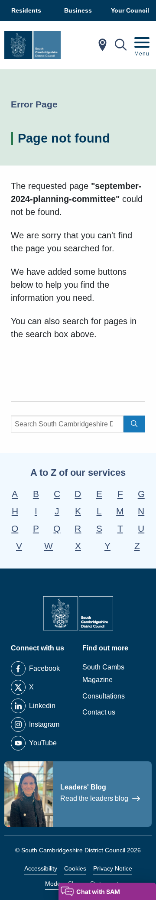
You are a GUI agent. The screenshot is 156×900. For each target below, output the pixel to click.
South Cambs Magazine (103, 673)
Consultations (103, 696)
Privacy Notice (112, 868)
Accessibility (40, 868)
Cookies (75, 868)
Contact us (98, 712)
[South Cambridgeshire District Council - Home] (32, 45)
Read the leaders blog (95, 798)
